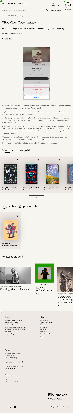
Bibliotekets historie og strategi (15, 329)
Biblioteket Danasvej (11, 323)
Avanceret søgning (56, 10)
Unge (6, 38)
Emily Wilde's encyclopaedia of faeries (10, 188)
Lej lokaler (43, 327)
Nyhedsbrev (44, 321)
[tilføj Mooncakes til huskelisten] (17, 216)
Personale (8, 332)
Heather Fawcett (7, 190)
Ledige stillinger (10, 334)
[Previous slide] (66, 259)
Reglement (44, 329)
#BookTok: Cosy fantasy (15, 16)
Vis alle (36, 198)
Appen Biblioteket (46, 323)
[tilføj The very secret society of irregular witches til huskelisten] (59, 160)
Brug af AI (43, 332)
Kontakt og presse (10, 375)
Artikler (4, 16)
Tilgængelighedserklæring (59, 407)
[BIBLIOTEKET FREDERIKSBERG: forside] (57, 396)
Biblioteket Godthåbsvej (12, 325)
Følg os (42, 325)
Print (41, 336)
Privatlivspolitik (45, 334)
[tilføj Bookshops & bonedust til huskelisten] (38, 160)
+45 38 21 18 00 (10, 369)
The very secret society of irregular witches (51, 188)
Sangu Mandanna (50, 190)
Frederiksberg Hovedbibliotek (14, 321)
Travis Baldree (27, 190)
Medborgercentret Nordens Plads (15, 327)
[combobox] (25, 10)
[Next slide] (66, 256)
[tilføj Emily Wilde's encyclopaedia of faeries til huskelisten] (17, 160)
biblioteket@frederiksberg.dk (14, 362)
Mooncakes (6, 244)
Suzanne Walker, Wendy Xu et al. (10, 246)
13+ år (10, 38)
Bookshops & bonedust (31, 188)
